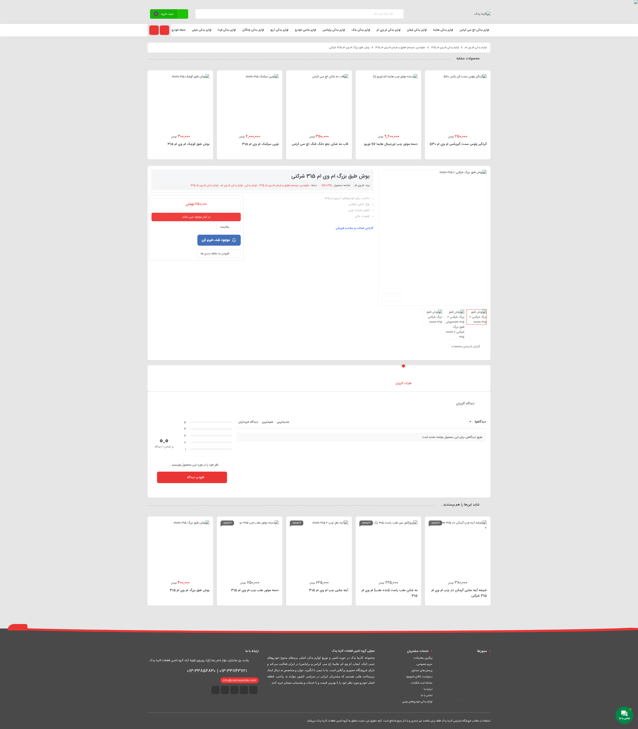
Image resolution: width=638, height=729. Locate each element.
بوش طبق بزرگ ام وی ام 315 (189, 590)
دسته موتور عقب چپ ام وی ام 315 (255, 590)
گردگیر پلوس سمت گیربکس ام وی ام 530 (458, 144)
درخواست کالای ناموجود (419, 677)
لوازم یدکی (251, 185)
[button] (466, 700)
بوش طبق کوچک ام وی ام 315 (188, 144)
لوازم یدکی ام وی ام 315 (445, 47)
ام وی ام (359, 185)
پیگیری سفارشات (423, 658)
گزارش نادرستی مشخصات (465, 346)
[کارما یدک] (482, 14)
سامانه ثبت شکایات (421, 683)
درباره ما (428, 689)
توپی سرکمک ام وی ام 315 (260, 144)
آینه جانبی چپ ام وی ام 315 (328, 590)
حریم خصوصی (424, 664)
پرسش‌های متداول (421, 670)
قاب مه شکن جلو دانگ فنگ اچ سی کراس (320, 144)
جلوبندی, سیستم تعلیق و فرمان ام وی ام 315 (400, 47)
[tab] (235, 376)
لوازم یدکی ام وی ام (476, 47)
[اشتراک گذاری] (397, 297)
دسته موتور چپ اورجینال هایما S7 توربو (390, 144)
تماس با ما (426, 695)
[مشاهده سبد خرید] (182, 14)
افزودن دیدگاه (195, 477)
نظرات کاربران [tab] (404, 383)
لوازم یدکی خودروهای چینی (417, 702)
